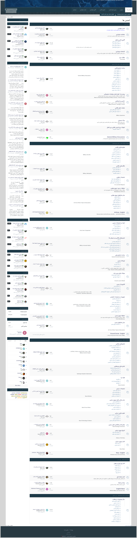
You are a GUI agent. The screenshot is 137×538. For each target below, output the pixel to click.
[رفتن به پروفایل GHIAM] (24, 365)
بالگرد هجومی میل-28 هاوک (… (39, 168)
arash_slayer (18, 239)
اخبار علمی (117, 471)
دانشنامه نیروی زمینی (115, 324)
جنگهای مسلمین (116, 77)
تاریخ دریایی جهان (115, 434)
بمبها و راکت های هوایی (114, 183)
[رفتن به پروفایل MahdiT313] (47, 102)
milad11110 (19, 36)
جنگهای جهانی (116, 72)
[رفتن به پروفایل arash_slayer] (25, 238)
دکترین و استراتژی (120, 101)
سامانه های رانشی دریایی (114, 420)
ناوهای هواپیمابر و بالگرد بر (114, 345)
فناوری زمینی (116, 226)
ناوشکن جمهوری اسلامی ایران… (39, 476)
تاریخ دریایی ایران (116, 432)
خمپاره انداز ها (116, 266)
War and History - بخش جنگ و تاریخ (120, 64)
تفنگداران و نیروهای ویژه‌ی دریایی (113, 403)
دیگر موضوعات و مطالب (119, 499)
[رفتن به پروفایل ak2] (47, 58)
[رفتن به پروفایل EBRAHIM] (25, 245)
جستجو (74, 10)
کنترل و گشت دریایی (115, 158)
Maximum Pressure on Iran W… (38, 488)
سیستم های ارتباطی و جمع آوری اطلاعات (111, 288)
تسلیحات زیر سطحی (115, 396)
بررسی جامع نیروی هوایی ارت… (39, 188)
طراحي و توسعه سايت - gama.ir (68, 536)
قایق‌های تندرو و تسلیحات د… (39, 424)
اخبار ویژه (117, 472)
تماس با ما (66, 530)
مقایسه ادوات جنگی (115, 230)
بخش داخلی (126, 24)
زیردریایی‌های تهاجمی (115, 370)
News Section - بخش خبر (123, 459)
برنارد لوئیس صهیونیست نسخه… (38, 509)
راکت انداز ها (116, 264)
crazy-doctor (18, 261)
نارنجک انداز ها (116, 310)
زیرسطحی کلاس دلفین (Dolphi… (38, 369)
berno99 (20, 333)
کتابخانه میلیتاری (120, 52)
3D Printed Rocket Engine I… (38, 212)
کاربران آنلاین (102, 10)
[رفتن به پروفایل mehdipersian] (47, 228)
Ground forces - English (117, 334)
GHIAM (20, 365)
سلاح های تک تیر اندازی (114, 306)
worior (20, 356)
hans (20, 29)
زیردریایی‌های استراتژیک (114, 368)
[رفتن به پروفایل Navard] (47, 112)
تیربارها (117, 300)
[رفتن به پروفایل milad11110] (25, 34)
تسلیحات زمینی (116, 225)
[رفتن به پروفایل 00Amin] (47, 489)
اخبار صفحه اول (121, 477)
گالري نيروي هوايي (115, 42)
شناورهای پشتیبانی (115, 357)
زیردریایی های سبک (115, 372)
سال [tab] (15, 341)
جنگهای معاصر (116, 73)
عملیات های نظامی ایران (114, 109)
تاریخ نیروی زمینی (115, 228)
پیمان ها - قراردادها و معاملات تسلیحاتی (114, 94)
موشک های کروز (116, 277)
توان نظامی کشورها (115, 86)
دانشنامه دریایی (116, 407)
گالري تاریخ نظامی (115, 47)
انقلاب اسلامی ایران (115, 501)
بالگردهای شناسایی (115, 171)
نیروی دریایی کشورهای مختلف (113, 405)
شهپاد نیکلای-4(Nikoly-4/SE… (39, 352)
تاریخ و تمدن (116, 70)
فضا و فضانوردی (116, 206)
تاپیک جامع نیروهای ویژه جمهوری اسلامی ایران (18, 289)
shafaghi (40, 190)
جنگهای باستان (116, 75)
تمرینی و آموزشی (116, 160)
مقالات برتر (122, 58)
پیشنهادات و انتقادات (115, 521)
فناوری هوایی (116, 199)
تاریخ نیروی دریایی (120, 430)
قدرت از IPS (68, 534)
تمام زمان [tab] (9, 341)
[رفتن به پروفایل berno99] (25, 333)
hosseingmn (18, 44)
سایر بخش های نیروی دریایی (117, 400)
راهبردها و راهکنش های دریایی (117, 425)
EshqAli (40, 35)
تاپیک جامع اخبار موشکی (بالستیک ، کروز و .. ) (18, 34)
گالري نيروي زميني (115, 43)
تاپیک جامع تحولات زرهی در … (39, 255)
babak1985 (18, 278)
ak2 (41, 58)
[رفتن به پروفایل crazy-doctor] (25, 261)
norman (13, 393)
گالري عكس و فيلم (120, 40)
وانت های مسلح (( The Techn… (38, 243)
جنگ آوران (117, 79)
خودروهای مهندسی (115, 241)
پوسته (71, 530)
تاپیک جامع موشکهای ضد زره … (39, 227)
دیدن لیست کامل (15, 390)
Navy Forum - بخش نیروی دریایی (122, 340)
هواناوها (117, 383)
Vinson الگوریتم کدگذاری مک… (39, 287)
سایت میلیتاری (83, 10)
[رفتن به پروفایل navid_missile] (25, 296)
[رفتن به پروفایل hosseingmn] (25, 41)
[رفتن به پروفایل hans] (25, 28)
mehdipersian (39, 228)
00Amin (40, 490)
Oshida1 (40, 130)
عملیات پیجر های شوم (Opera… (38, 111)
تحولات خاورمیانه (116, 129)
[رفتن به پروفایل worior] (24, 357)
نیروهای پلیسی (116, 508)
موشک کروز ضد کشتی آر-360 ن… (38, 391)
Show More (17, 385)
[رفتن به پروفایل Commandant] (25, 266)
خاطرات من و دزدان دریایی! (39, 415)
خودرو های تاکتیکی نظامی (114, 249)
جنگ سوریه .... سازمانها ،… (39, 129)
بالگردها (117, 379)
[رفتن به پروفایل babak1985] (25, 277)
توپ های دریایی (116, 390)
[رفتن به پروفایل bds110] (47, 369)
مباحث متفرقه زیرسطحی (114, 373)
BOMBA (12, 394)
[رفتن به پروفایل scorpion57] (47, 138)
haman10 (40, 454)
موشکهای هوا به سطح (115, 181)
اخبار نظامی (117, 465)
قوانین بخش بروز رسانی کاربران (107, 14)
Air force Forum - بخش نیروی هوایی (120, 143)
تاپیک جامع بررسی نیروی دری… (39, 403)
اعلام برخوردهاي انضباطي (40, 28)
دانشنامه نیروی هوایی (40, 200)
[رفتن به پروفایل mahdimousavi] (47, 483)
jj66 (16, 398)
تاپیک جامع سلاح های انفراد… (39, 303)
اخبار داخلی (117, 443)
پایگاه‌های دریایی (116, 402)
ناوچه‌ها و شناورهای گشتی (114, 351)
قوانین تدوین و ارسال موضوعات (123, 14)
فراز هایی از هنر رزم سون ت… (39, 101)
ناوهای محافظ (116, 349)
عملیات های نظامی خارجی (114, 111)
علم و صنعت (117, 514)
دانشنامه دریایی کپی (115, 409)
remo (21, 381)
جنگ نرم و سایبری (115, 83)
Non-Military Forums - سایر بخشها (121, 495)
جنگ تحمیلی (121, 121)
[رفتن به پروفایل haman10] (47, 453)
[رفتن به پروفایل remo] (24, 382)
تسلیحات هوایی (121, 177)
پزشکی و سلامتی (116, 519)
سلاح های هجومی (115, 299)
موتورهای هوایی (116, 202)
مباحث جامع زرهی (120, 255)
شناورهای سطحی (120, 344)
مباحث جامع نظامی (120, 68)
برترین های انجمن (112, 10)
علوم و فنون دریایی (120, 413)
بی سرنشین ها (116, 151)
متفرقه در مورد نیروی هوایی (118, 188)
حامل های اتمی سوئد (40, 94)
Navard (40, 112)
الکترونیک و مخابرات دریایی (114, 415)
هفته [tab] (25, 341)
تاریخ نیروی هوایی (115, 204)
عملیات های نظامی (120, 108)
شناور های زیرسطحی (119, 366)
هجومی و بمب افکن (115, 156)
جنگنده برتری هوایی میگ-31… (39, 153)
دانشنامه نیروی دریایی (18, 265)
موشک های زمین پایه (119, 273)
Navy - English (120, 453)
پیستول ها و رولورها (115, 304)
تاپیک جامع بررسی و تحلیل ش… (38, 316)
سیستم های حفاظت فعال (114, 234)
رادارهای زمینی (116, 286)
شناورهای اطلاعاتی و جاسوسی (113, 362)
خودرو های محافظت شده (114, 251)
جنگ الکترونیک (116, 290)
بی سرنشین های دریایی (114, 358)
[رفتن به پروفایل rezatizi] (25, 284)
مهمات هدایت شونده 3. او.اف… (39, 264)
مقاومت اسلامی (116, 81)
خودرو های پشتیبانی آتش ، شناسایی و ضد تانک (110, 247)
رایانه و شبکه (121, 483)
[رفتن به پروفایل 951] (47, 121)
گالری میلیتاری (93, 10)
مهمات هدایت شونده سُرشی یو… (38, 180)
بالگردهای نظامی (120, 166)
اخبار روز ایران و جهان (119, 463)
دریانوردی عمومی (116, 418)
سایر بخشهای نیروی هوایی (118, 195)
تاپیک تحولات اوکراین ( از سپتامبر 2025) (18, 49)
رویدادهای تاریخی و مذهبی (114, 505)
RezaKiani (40, 96)
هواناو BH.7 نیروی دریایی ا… (39, 380)
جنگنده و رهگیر (116, 149)
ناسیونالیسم (117, 506)
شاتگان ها (117, 308)
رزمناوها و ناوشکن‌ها (115, 347)
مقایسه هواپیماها (116, 162)
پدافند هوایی (116, 197)
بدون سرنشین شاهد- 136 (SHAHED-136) (15, 151)
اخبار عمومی (117, 467)
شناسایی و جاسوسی (115, 154)
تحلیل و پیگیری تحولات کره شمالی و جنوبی (15, 177)
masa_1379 (24, 394)
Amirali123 (19, 373)
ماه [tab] (20, 341)
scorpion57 (39, 137)
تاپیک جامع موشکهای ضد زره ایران (17, 27)
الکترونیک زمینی (121, 284)
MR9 (41, 29)
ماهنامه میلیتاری (120, 35)
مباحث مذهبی (116, 503)
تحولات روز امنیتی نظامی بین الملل (116, 127)
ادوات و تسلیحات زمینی (119, 223)
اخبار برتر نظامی (19, 244)
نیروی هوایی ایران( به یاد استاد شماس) (18, 276)
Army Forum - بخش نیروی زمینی (122, 219)
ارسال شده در (13, 81)
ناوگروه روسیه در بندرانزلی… (40, 444)
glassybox (40, 445)
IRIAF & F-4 (19, 301)
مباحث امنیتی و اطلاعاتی (114, 510)
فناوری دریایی (116, 417)
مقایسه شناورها (116, 355)
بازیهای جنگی (116, 512)
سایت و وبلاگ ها (116, 516)
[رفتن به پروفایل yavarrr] (47, 213)
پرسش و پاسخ (116, 518)
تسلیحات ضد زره (116, 232)
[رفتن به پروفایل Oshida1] (47, 130)
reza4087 (19, 302)
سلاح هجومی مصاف (41, 57)
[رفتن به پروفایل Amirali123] (24, 374)
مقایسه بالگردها (116, 173)
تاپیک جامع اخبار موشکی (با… (39, 467)
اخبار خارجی (117, 445)
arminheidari (19, 360)
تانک (118, 240)
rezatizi (19, 284)
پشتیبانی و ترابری (116, 153)
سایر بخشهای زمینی (120, 323)
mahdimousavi (39, 484)
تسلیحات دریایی (120, 389)
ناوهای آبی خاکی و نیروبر (114, 360)
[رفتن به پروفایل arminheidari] (24, 361)
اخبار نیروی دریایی (120, 442)
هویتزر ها (117, 262)
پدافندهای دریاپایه (115, 394)
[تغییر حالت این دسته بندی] (31, 24)
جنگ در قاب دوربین (115, 90)
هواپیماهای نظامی (120, 147)
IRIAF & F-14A (19, 295)
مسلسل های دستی (115, 302)
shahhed (19, 104)
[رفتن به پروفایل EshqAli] (47, 34)
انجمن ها (129, 10)
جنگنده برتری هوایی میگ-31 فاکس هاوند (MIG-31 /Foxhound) (17, 42)
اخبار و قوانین (121, 29)
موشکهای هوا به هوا (115, 179)
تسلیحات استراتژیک (115, 88)
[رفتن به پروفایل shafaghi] (47, 189)
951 (41, 122)
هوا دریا (123, 378)
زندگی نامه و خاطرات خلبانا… (39, 121)
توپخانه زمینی (121, 261)
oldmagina (39, 478)
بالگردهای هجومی (115, 168)
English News (120, 489)
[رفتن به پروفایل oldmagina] (47, 477)
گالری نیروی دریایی (18, 283)
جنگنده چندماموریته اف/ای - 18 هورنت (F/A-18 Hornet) (15, 205)
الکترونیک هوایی (116, 200)
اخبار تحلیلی (117, 469)
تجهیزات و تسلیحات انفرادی (117, 297)
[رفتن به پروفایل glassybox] (47, 444)
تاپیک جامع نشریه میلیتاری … (39, 51)
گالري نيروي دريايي (115, 45)
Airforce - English (119, 212)
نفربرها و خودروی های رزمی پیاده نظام (112, 243)
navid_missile (18, 297)
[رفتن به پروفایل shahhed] (25, 104)
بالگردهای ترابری (116, 169)
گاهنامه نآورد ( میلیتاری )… (39, 34)
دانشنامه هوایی (116, 208)
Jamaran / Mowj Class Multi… (38, 452)
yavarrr (40, 213)
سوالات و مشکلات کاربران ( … (39, 482)
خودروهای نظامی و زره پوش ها (117, 238)
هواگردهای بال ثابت (115, 381)
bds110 (41, 370)
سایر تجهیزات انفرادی (115, 311)
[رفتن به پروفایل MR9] (47, 28)
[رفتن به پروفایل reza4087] (25, 302)
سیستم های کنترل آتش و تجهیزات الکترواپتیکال (110, 291)
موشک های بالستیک (115, 275)
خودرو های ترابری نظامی (114, 245)
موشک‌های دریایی (115, 392)
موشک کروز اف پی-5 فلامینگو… (39, 276)
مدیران (121, 10)
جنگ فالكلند (42, 433)
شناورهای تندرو (116, 353)
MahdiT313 (39, 103)
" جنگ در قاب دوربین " (40, 78)
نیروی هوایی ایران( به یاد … (39, 42)
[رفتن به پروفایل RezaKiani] (47, 95)
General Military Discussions (116, 137)
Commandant (18, 267)
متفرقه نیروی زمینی (120, 316)
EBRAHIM (19, 245)
